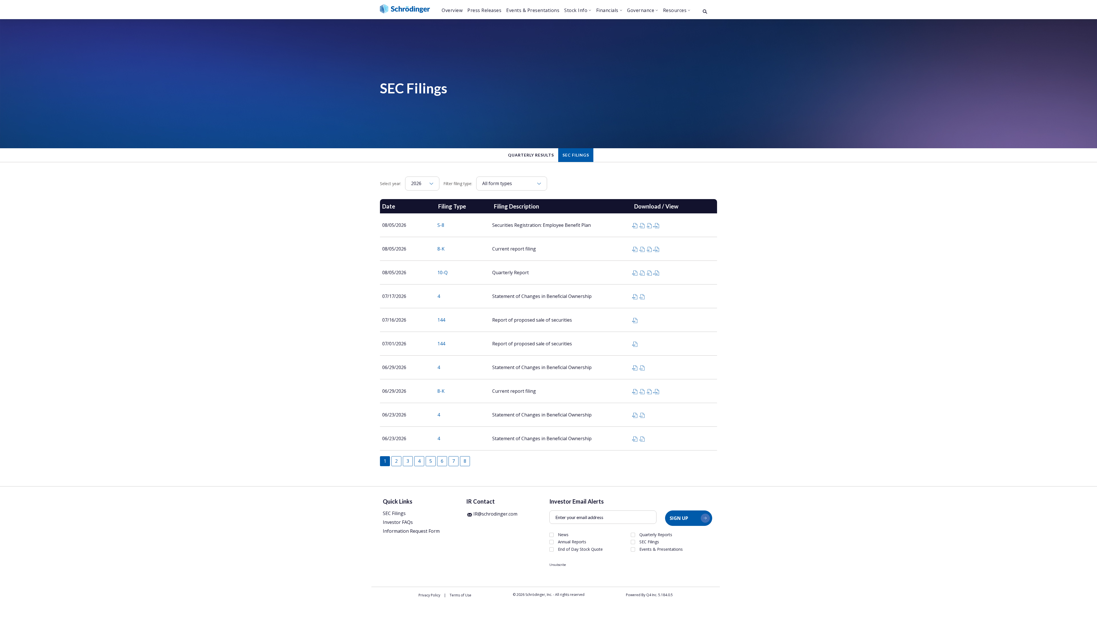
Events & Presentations (661, 549)
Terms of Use (460, 595)
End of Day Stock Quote (580, 549)
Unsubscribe (557, 565)
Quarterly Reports (655, 535)
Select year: (390, 183)
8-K (441, 249)
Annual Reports (572, 542)
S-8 (440, 225)
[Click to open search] (705, 11)
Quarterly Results (531, 155)
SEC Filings (575, 155)
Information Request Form (411, 531)
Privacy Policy (429, 595)
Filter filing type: (457, 183)
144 (441, 320)
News (563, 535)
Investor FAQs (398, 522)
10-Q (442, 272)
